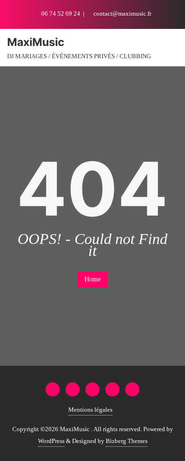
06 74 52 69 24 (61, 13)
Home (92, 279)
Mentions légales (90, 409)
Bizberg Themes (127, 440)
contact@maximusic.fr (121, 13)
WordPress (51, 440)
